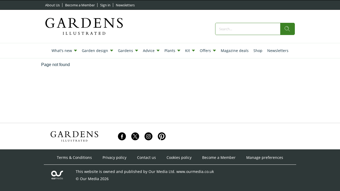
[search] (287, 29)
